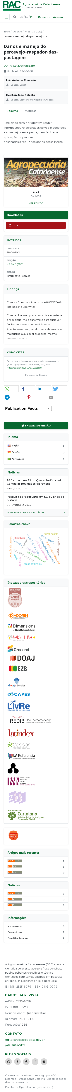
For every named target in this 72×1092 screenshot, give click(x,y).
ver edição (36, 203)
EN (21, 16)
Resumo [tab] (12, 111)
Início (7, 31)
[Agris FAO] (15, 606)
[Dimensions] (21, 630)
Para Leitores (15, 926)
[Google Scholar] (17, 687)
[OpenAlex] (13, 772)
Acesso (58, 16)
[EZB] (18, 670)
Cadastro (44, 16)
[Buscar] (14, 17)
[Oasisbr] (19, 748)
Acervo (17, 31)
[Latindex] (21, 737)
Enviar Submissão (38, 425)
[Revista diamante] (13, 840)
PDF (15, 225)
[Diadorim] (18, 619)
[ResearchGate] (35, 1061)
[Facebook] (17, 1061)
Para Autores (15, 932)
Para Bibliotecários (18, 938)
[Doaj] (22, 660)
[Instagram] (8, 1061)
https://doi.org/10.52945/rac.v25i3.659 (24, 368)
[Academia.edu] (26, 1061)
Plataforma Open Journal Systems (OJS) (29, 1086)
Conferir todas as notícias (25, 512)
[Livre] (19, 710)
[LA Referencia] (21, 758)
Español (15, 452)
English (15, 445)
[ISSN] (21, 784)
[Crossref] (18, 651)
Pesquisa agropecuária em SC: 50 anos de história (35, 498)
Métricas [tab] (30, 111)
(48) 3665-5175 (15, 1045)
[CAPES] (19, 695)
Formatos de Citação (36, 375)
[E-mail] (44, 1061)
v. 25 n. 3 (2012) (33, 31)
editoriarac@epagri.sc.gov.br (25, 1039)
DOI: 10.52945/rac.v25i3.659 (19, 65)
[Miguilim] (21, 640)
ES (26, 16)
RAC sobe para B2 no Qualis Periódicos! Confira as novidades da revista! (34, 482)
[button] (11, 389)
